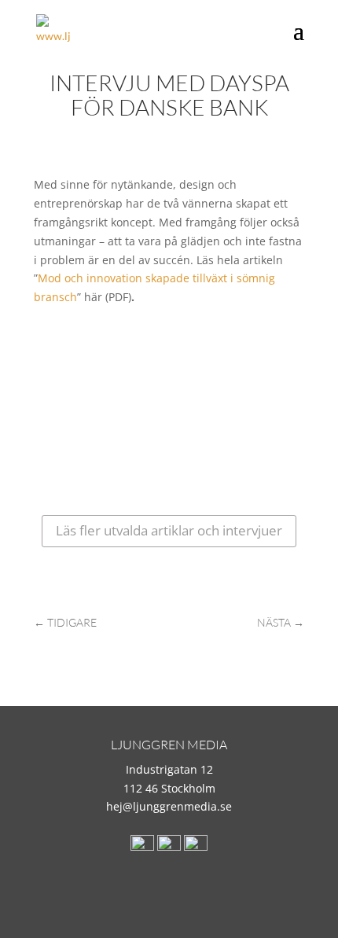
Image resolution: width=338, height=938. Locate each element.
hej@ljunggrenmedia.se (169, 806)
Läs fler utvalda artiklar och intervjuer (169, 530)
